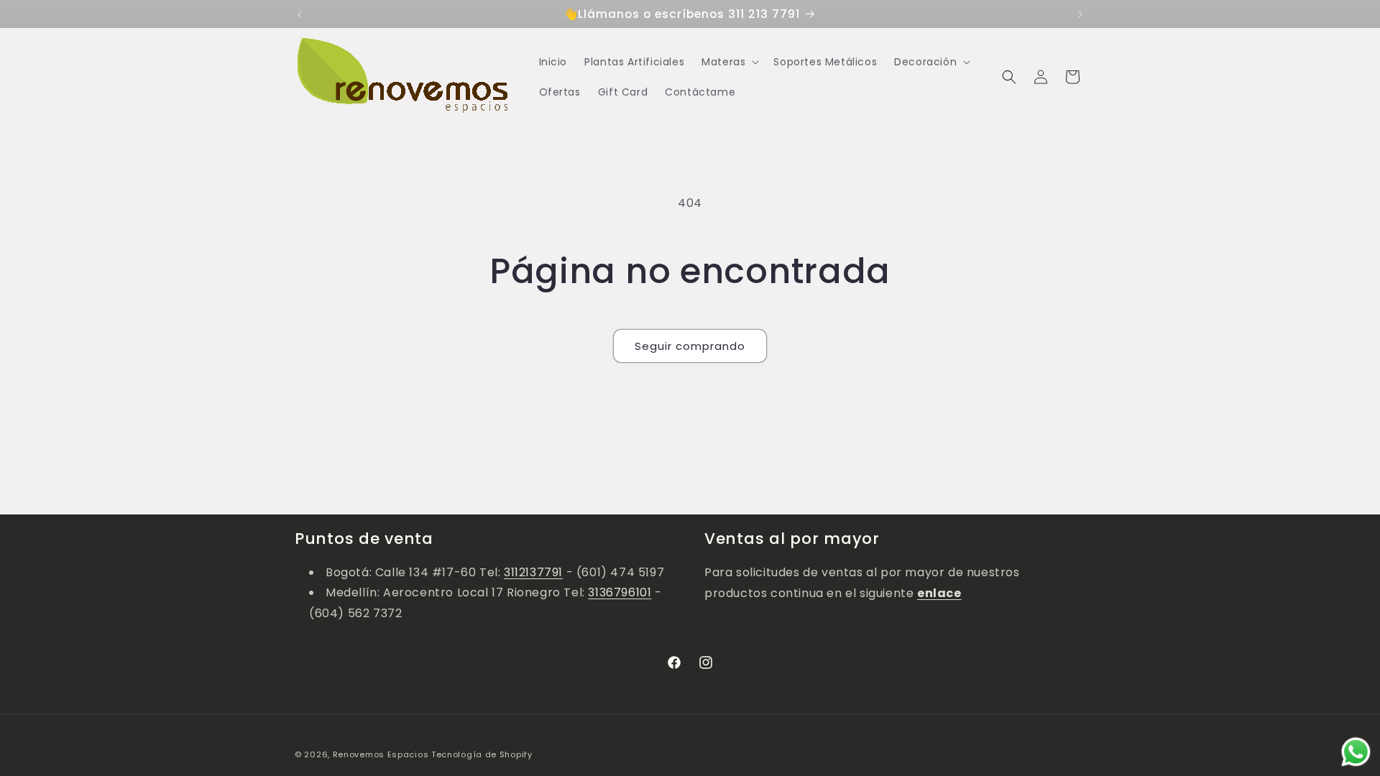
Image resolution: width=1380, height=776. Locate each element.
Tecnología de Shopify (482, 754)
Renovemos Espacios (381, 754)
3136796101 (619, 593)
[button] (729, 62)
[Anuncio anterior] (300, 14)
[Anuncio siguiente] (1080, 14)
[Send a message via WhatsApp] (1356, 752)
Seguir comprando (690, 346)
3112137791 (533, 572)
